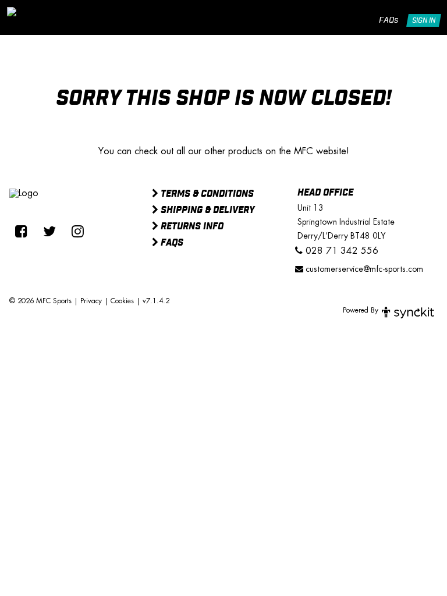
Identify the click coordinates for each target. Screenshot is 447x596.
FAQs (388, 20)
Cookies (122, 300)
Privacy (91, 300)
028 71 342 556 (340, 251)
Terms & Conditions (206, 194)
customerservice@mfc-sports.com (363, 269)
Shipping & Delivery (206, 211)
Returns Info (191, 227)
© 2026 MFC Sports (40, 300)
